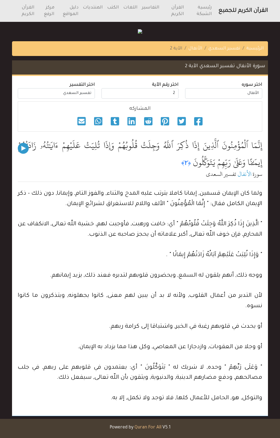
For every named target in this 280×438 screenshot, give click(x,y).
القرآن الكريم (177, 11)
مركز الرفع (49, 11)
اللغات (130, 7)
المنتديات (93, 7)
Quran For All (148, 427)
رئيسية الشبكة (204, 11)
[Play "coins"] (23, 148)
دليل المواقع (70, 11)
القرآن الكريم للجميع (243, 11)
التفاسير (150, 7)
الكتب (113, 7)
